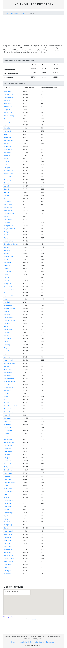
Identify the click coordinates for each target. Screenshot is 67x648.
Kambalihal (7, 448)
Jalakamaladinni (9, 381)
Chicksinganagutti (10, 500)
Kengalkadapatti (9, 229)
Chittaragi (7, 274)
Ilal (5, 198)
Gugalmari (7, 564)
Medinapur (7, 262)
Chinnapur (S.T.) (9, 491)
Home (7, 13)
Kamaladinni (8, 375)
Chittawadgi (8, 305)
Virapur (6, 311)
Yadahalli (7, 302)
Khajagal (7, 250)
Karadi (6, 397)
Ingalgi (6, 519)
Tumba (6, 485)
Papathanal (8, 207)
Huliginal (7, 281)
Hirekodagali (8, 561)
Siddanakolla (8, 174)
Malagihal (7, 458)
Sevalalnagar (8, 555)
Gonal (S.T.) (8, 568)
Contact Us (50, 642)
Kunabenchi (8, 149)
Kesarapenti (8, 369)
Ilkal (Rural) (8, 525)
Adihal (6, 326)
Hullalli (6, 335)
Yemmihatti (8, 329)
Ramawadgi (8, 418)
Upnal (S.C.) (8, 177)
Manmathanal (8, 387)
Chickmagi (7, 201)
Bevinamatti (8, 287)
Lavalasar (7, 384)
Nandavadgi (8, 473)
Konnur (6, 403)
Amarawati (7, 421)
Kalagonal (7, 284)
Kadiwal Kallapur (9, 94)
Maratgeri (7, 571)
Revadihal (7, 409)
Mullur (6, 134)
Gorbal (6, 528)
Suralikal (7, 100)
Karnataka (14, 13)
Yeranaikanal (8, 97)
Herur (6, 494)
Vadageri (7, 195)
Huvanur (7, 223)
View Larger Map (8, 617)
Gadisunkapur (8, 467)
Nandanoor (8, 219)
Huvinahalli (8, 131)
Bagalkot (23, 13)
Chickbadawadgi (10, 308)
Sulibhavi (7, 155)
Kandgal (7, 510)
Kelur (5, 164)
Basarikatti (7, 91)
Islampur (7, 357)
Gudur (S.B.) (8, 534)
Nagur (6, 299)
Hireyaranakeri (9, 290)
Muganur (7, 110)
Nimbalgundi (8, 140)
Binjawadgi (7, 424)
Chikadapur (8, 470)
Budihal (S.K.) (8, 113)
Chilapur (7, 168)
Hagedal (7, 415)
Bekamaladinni (9, 412)
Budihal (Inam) (9, 116)
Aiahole (6, 143)
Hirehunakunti (9, 452)
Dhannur (7, 332)
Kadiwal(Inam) (9, 378)
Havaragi (7, 345)
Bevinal (6, 119)
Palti (5, 400)
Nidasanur (7, 461)
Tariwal (6, 436)
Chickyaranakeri (9, 293)
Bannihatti (7, 314)
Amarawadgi (8, 360)
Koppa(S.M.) (8, 339)
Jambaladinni (8, 464)
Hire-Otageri (8, 531)
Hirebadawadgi (9, 317)
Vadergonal (8, 372)
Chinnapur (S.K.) (9, 363)
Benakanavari (8, 171)
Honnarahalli (8, 296)
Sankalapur (8, 552)
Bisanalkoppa (8, 256)
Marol (6, 342)
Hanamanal (8, 537)
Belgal (6, 259)
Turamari (7, 433)
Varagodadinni (9, 226)
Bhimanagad (8, 180)
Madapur (7, 125)
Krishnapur (7, 503)
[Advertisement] (33, 29)
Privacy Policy (23, 642)
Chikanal (7, 183)
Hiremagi (7, 122)
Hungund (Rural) (9, 320)
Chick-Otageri (9, 513)
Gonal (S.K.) (8, 506)
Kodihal (6, 393)
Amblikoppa (8, 106)
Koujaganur (8, 348)
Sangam (6, 247)
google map (36, 619)
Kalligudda (7, 137)
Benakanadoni (9, 442)
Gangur (6, 277)
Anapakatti (7, 351)
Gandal (6, 189)
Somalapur (7, 574)
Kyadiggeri (7, 146)
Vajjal (6, 516)
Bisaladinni (7, 238)
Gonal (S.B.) (8, 540)
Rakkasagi (7, 152)
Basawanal (7, 103)
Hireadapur (8, 479)
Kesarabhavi (8, 488)
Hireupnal (7, 543)
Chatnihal (7, 455)
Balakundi (7, 546)
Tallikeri (6, 161)
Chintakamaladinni (10, 406)
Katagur (6, 232)
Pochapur (7, 390)
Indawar (6, 354)
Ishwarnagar (8, 549)
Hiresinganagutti (9, 482)
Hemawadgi (8, 430)
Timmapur (7, 271)
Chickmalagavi (9, 213)
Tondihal (7, 522)
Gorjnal (6, 158)
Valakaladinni (8, 241)
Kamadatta (7, 323)
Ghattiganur (8, 427)
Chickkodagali (9, 558)
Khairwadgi (8, 204)
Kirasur (6, 268)
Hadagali (7, 265)
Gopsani (7, 497)
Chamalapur (8, 445)
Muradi (6, 186)
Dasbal (6, 366)
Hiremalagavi (8, 210)
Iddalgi (6, 253)
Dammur (7, 192)
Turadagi (7, 235)
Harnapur (7, 476)
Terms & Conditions (37, 642)
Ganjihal (6, 216)
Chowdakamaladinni (11, 244)
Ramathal (7, 128)
